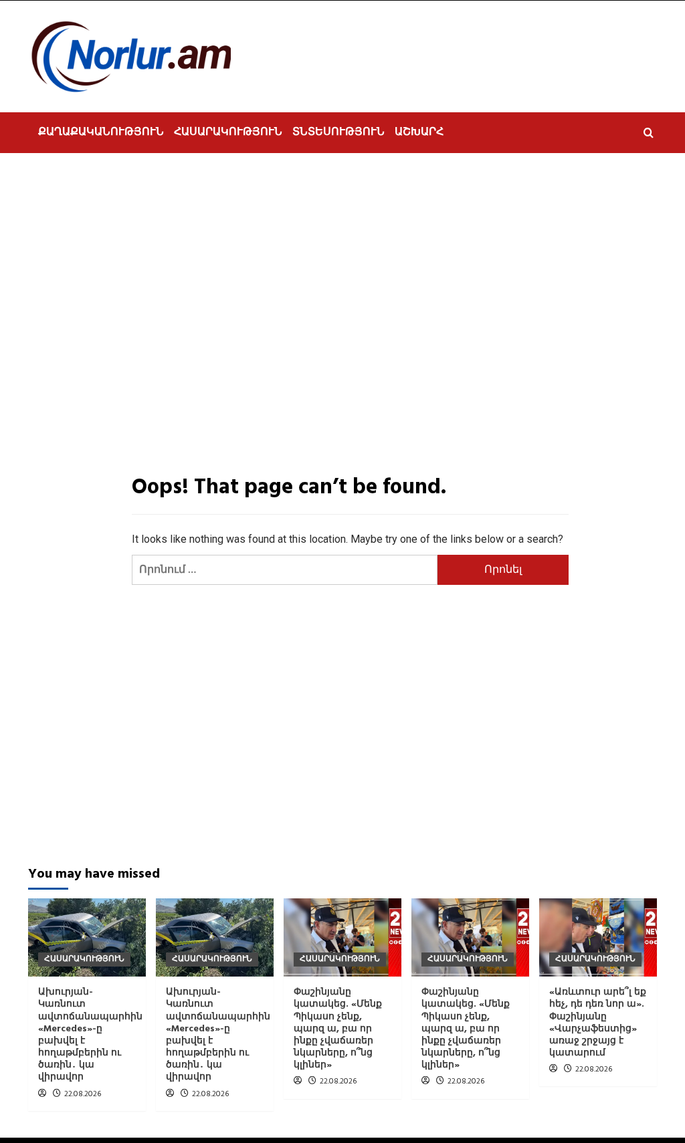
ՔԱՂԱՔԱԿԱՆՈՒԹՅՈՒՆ (101, 132)
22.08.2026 (82, 1094)
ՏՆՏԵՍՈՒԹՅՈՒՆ (338, 132)
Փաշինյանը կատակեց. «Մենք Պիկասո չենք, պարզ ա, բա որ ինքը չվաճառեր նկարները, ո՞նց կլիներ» (338, 1029)
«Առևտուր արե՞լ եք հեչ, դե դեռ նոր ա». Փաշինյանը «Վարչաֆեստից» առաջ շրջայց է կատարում (597, 1023)
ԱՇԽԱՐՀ (419, 132)
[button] (648, 132)
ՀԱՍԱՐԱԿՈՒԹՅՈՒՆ (228, 132)
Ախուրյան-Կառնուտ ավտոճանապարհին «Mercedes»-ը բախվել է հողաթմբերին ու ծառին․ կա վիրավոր (90, 1035)
